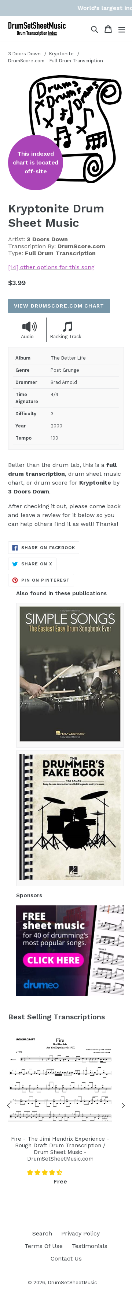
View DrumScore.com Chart (59, 306)
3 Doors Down (24, 53)
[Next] (123, 1107)
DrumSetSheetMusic (72, 1282)
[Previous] (9, 1107)
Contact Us (66, 1258)
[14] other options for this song (51, 267)
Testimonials (89, 1245)
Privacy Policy (80, 1233)
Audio (27, 336)
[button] (45, 1172)
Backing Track (65, 336)
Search (42, 1233)
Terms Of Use (44, 1245)
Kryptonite (62, 53)
